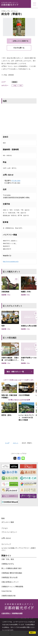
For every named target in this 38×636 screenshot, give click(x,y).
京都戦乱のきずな (7, 564)
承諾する (32, 632)
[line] (23, 458)
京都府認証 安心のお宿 (9, 577)
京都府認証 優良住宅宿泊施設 (11, 573)
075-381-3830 (15, 180)
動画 (3, 518)
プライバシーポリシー (9, 532)
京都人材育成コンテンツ (10, 582)
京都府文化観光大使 (8, 596)
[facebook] (19, 458)
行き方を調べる (19, 48)
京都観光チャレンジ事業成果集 (12, 586)
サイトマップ (6, 544)
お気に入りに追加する (20, 41)
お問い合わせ (6, 538)
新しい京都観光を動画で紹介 (11, 568)
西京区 (14, 82)
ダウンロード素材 (7, 522)
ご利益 (14, 85)
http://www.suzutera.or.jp (10, 261)
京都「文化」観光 (7, 559)
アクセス (4, 528)
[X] (14, 458)
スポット (15, 443)
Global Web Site (6, 591)
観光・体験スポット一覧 (15, 371)
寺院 (20, 85)
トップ (7, 443)
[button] (36, 283)
